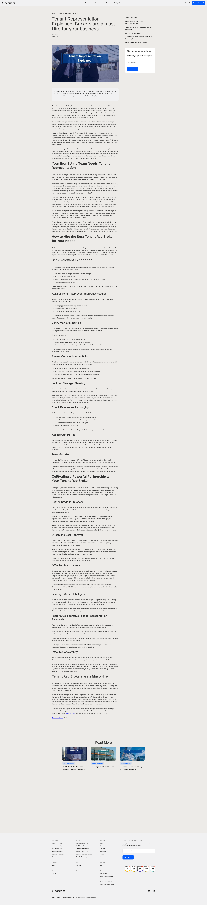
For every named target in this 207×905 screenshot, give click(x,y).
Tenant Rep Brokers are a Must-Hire (136, 42)
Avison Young (70, 713)
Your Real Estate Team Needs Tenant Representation (134, 22)
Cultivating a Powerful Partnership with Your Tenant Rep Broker (138, 38)
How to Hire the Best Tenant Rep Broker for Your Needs (138, 28)
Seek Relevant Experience (133, 33)
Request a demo (57, 718)
